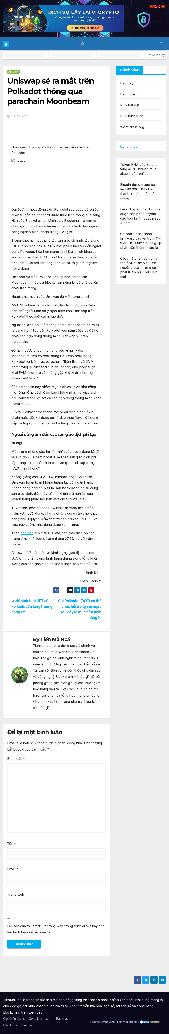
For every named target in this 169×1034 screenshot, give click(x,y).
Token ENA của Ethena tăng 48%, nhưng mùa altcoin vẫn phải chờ (139, 169)
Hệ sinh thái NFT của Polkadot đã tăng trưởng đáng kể (32, 606)
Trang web (15, 894)
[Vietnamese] (163, 6)
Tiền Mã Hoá (55, 639)
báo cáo (27, 533)
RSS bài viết (129, 105)
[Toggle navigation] (162, 44)
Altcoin (13, 72)
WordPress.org (132, 127)
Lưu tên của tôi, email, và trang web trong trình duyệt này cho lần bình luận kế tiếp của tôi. (56, 929)
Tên (11, 844)
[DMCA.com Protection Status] (150, 1021)
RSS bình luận (131, 116)
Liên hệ (27, 1025)
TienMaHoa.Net (127, 1021)
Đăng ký (126, 83)
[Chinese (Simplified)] (152, 6)
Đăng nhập (129, 94)
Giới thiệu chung (14, 1018)
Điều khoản (11, 1025)
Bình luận (16, 759)
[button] (82, 44)
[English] (158, 6)
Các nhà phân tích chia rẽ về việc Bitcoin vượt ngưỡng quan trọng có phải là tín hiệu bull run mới (138, 267)
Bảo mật (62, 1018)
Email (12, 869)
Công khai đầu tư (40, 1018)
